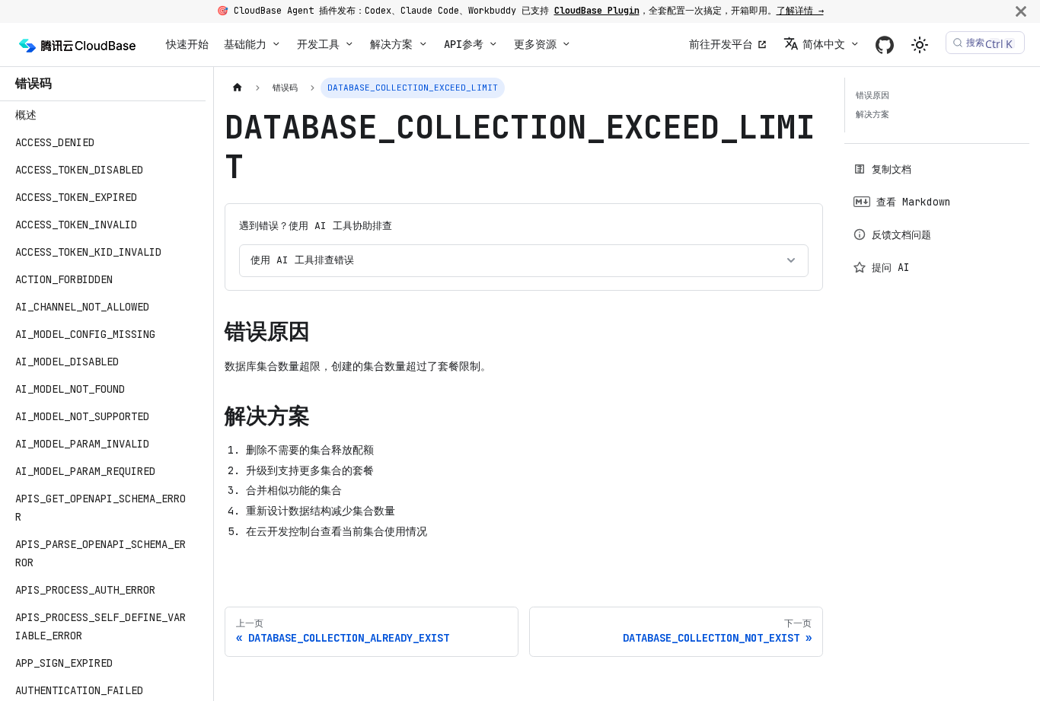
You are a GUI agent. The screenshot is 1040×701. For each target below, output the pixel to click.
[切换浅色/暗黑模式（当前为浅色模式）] (919, 45)
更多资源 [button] (535, 44)
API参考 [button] (463, 44)
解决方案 (872, 114)
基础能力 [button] (245, 44)
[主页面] (237, 88)
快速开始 (187, 44)
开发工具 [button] (318, 44)
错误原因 (872, 95)
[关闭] (1021, 11)
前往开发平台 (721, 44)
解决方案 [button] (391, 44)
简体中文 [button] (823, 44)
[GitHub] (885, 44)
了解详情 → (800, 11)
